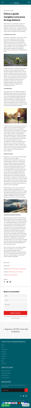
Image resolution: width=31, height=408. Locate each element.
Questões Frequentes (6, 370)
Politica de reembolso (6, 373)
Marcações (4, 356)
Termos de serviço (5, 377)
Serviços (3, 358)
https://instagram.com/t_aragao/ (16, 271)
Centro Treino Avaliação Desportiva (10, 400)
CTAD (3, 347)
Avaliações (4, 351)
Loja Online (4, 354)
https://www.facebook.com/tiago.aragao (17, 268)
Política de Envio (5, 375)
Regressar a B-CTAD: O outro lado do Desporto (16, 330)
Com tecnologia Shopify (21, 400)
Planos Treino (4, 349)
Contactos (4, 363)
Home (3, 344)
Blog (2, 361)
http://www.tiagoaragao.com (12, 275)
